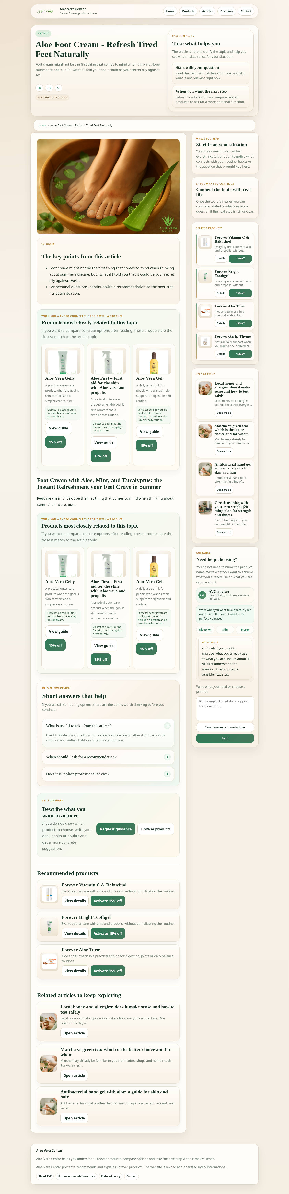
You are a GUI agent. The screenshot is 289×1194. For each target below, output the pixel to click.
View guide (58, 428)
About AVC (45, 1176)
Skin (225, 629)
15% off (55, 442)
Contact (246, 11)
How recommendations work (76, 1176)
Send (225, 738)
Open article (74, 1033)
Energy (244, 629)
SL (58, 88)
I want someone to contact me (225, 727)
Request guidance (116, 829)
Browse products (156, 829)
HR (49, 88)
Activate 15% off (108, 901)
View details (75, 901)
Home (170, 11)
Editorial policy (110, 1176)
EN (39, 88)
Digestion (205, 629)
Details (221, 258)
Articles (207, 11)
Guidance (226, 11)
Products (188, 11)
